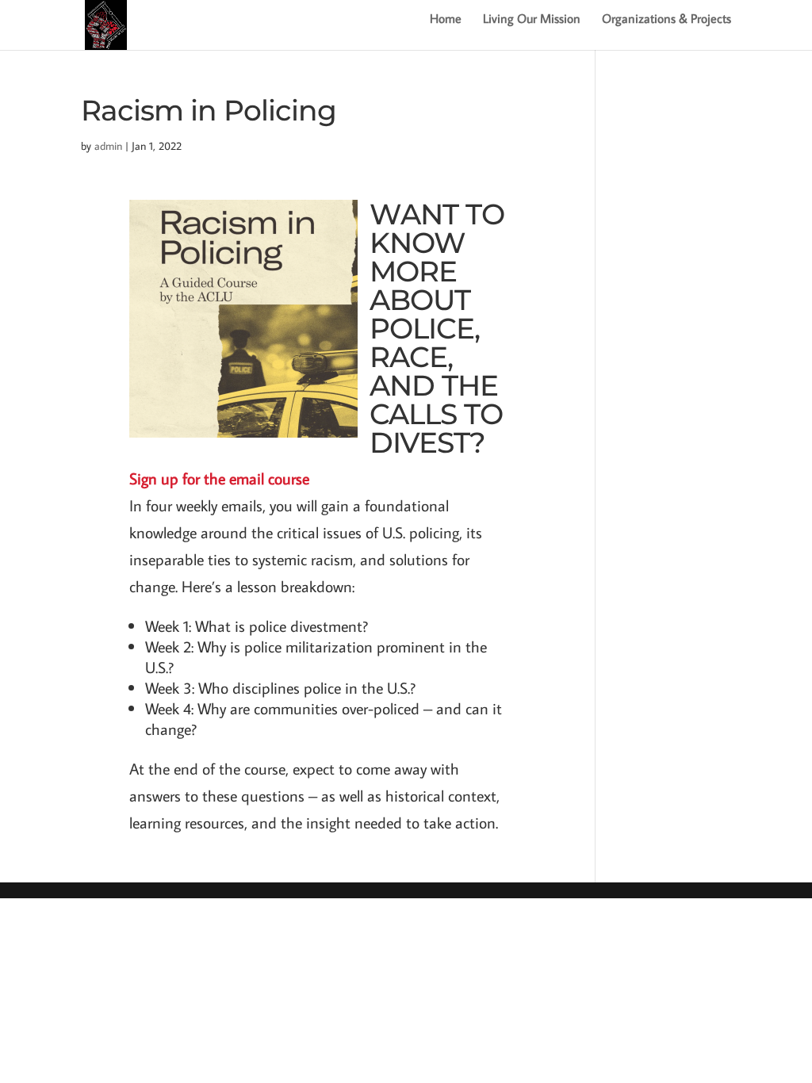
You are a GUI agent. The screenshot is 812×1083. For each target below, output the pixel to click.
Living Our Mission (531, 19)
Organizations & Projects (666, 19)
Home (446, 19)
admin (108, 146)
